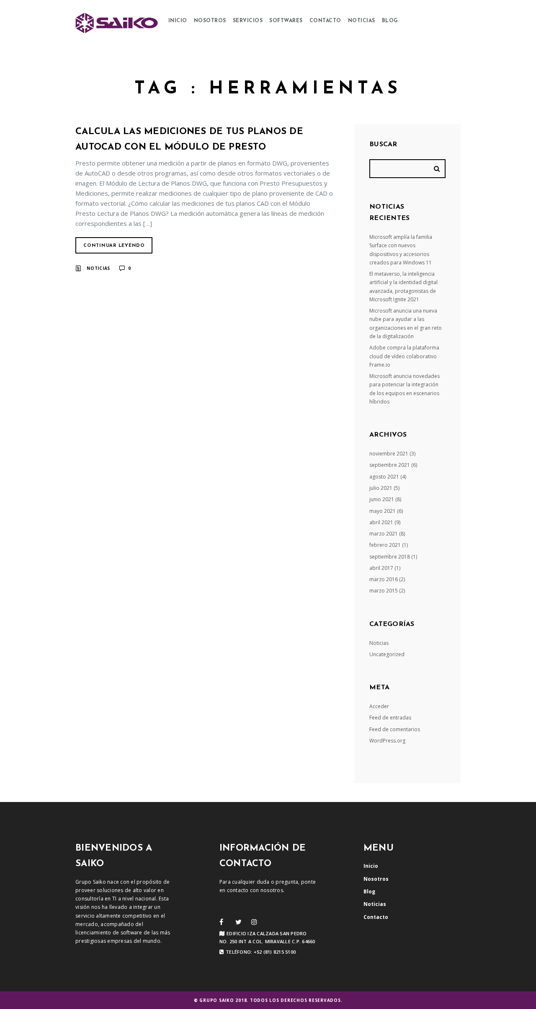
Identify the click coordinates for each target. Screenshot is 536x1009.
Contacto (325, 20)
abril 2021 (381, 522)
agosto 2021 (384, 476)
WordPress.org (387, 740)
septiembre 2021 (389, 464)
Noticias (361, 20)
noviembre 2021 (388, 453)
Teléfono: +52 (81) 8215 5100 (261, 952)
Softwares (286, 20)
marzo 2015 (383, 590)
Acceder (379, 706)
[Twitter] (238, 921)
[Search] (438, 168)
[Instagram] (254, 921)
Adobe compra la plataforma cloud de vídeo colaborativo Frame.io (404, 356)
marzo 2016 (383, 579)
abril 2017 (381, 568)
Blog (390, 20)
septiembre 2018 (389, 556)
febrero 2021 (385, 544)
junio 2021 (381, 499)
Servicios (248, 20)
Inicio (177, 20)
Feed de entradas (390, 717)
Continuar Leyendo (114, 245)
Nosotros (210, 20)
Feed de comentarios (394, 729)
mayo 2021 (382, 511)
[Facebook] (221, 921)
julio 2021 (380, 488)
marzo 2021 (383, 533)
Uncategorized (387, 654)
